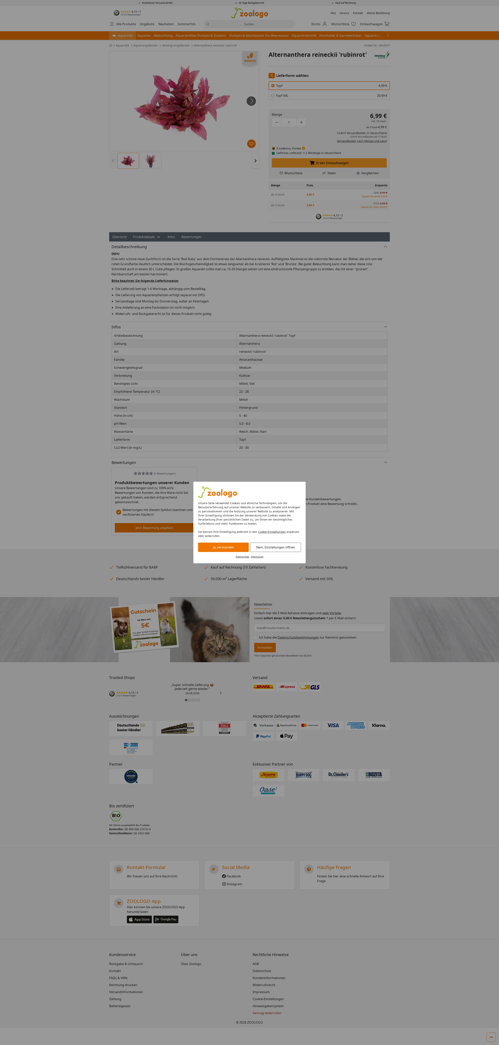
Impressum (257, 556)
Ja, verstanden (223, 547)
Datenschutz (242, 556)
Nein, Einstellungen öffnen (275, 547)
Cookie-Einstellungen (272, 532)
